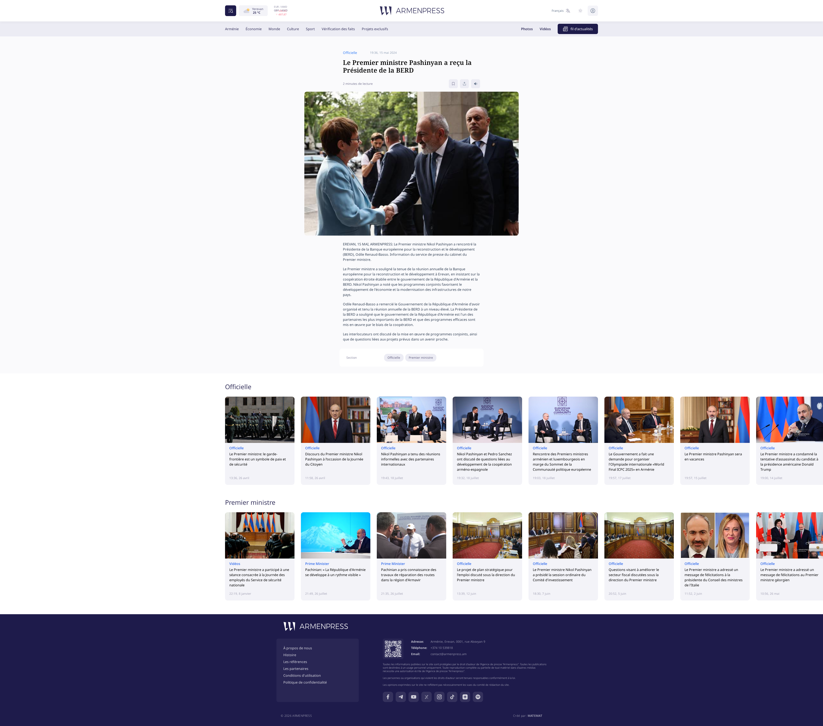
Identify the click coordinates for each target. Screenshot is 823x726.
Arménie (232, 29)
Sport (310, 29)
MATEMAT (535, 716)
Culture (293, 29)
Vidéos (545, 29)
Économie (254, 29)
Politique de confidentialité (305, 682)
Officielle (393, 358)
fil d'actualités (582, 29)
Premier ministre (421, 358)
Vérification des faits (338, 29)
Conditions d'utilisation (302, 675)
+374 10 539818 (442, 648)
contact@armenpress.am (449, 654)
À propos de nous (297, 648)
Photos (527, 29)
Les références (295, 661)
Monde (274, 29)
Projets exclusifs (375, 29)
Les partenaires (295, 668)
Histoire (289, 655)
